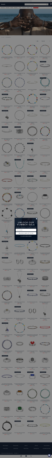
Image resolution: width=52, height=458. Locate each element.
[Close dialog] (36, 218)
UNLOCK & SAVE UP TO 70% (26, 233)
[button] (49, 455)
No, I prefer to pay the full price (26, 236)
